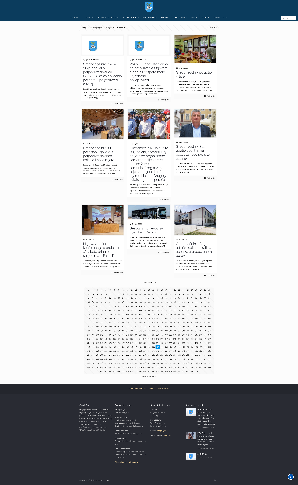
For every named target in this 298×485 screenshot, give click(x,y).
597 (170, 371)
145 (209, 306)
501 (119, 359)
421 (149, 347)
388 (131, 343)
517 (188, 359)
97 (127, 302)
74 (153, 298)
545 (183, 363)
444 (123, 351)
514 (175, 359)
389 (136, 343)
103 (153, 302)
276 (149, 327)
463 (204, 351)
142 (196, 306)
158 (140, 310)
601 (187, 371)
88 (89, 302)
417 (131, 347)
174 (209, 310)
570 (166, 367)
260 (205, 322)
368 (170, 339)
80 (179, 298)
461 (196, 351)
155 (127, 310)
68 (127, 298)
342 (183, 335)
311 (175, 331)
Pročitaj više (118, 104)
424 (162, 347)
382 (105, 343)
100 (140, 302)
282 (174, 327)
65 (114, 298)
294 (101, 331)
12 (136, 290)
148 (97, 310)
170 (192, 310)
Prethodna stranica (150, 283)
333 (144, 335)
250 (162, 322)
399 (179, 343)
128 (136, 306)
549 (200, 363)
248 (153, 322)
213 (127, 318)
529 (114, 363)
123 (114, 306)
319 (209, 331)
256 (187, 322)
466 (93, 355)
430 (187, 347)
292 (93, 331)
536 (144, 363)
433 (200, 347)
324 (106, 335)
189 (149, 314)
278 (157, 327)
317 (200, 331)
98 (132, 302)
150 (106, 310)
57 (205, 294)
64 (110, 298)
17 (157, 290)
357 (123, 339)
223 (170, 318)
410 (101, 347)
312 (179, 331)
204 (88, 318)
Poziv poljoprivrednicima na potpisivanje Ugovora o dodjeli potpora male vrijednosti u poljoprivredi (149, 72)
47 (162, 294)
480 (153, 355)
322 (97, 335)
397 (170, 343)
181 (114, 314)
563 (136, 367)
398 (174, 343)
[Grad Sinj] (149, 7)
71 (140, 298)
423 (157, 347)
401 (187, 343)
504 (131, 359)
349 (88, 339)
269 (118, 327)
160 (149, 310)
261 (209, 322)
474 (127, 355)
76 (162, 298)
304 (144, 331)
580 (209, 367)
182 (118, 314)
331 (136, 335)
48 (166, 294)
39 (127, 294)
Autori (121, 28)
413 (114, 347)
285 (187, 327)
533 (131, 363)
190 (153, 314)
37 (119, 294)
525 (97, 363)
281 (170, 327)
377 (209, 339)
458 (183, 351)
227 (187, 318)
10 (127, 290)
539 (157, 363)
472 (118, 355)
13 (140, 290)
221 (162, 318)
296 (110, 331)
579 (205, 367)
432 (196, 347)
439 (101, 351)
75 (157, 298)
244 (136, 322)
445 (127, 351)
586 (123, 371)
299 (123, 331)
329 (127, 335)
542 (170, 363)
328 (123, 335)
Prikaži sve (213, 28)
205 (93, 318)
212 (123, 318)
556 (106, 367)
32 (97, 294)
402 (192, 343)
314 (187, 331)
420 (144, 347)
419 (140, 347)
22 (179, 290)
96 (123, 302)
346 (200, 335)
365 (157, 339)
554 (97, 367)
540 (162, 363)
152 (114, 310)
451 (153, 351)
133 (157, 306)
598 (174, 371)
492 (205, 355)
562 (131, 367)
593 (153, 371)
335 (153, 335)
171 (196, 310)
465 (88, 355)
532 (127, 363)
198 (187, 314)
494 (88, 359)
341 (179, 335)
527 (106, 363)
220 (157, 318)
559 (119, 367)
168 (183, 310)
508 (148, 359)
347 (205, 335)
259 (200, 322)
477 (140, 355)
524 (93, 363)
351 (97, 339)
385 (118, 343)
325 (110, 335)
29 (209, 290)
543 (174, 363)
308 (161, 331)
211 (119, 318)
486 (179, 355)
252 (170, 322)
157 (136, 310)
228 (192, 318)
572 (175, 367)
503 (127, 359)
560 (123, 367)
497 (101, 359)
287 (196, 327)
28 (205, 290)
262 (88, 327)
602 (192, 371)
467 (97, 355)
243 (131, 322)
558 (114, 367)
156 (131, 310)
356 (118, 339)
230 (200, 318)
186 (136, 314)
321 (93, 335)
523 (88, 363)
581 (101, 371)
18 (162, 290)
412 (110, 347)
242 (127, 322)
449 (144, 351)
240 (118, 322)
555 (101, 367)
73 (149, 298)
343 (187, 335)
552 (88, 367)
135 (166, 306)
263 (92, 327)
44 (149, 294)
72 (145, 298)
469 (105, 355)
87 (209, 298)
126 (127, 306)
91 (101, 302)
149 (101, 310)
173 (205, 310)
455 (170, 351)
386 (123, 343)
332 (140, 335)
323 (101, 335)
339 (170, 335)
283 (179, 327)
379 (93, 343)
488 (187, 355)
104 (157, 302)
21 (175, 290)
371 (183, 339)
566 (148, 367)
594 (157, 371)
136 (170, 306)
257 (192, 322)
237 (106, 322)
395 (162, 343)
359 (131, 339)
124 (119, 306)
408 (93, 347)
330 (131, 335)
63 (106, 298)
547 (192, 363)
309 (166, 331)
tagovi (110, 28)
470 (110, 355)
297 (114, 331)
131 (149, 306)
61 (97, 298)
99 (136, 302)
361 (140, 339)
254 (179, 322)
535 (140, 363)
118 (93, 306)
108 (174, 302)
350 (93, 339)
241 (123, 322)
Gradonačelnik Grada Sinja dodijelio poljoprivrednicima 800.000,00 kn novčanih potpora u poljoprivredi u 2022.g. (102, 74)
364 (153, 339)
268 (114, 327)
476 (136, 355)
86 (205, 298)
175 (89, 314)
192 (162, 314)
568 (157, 367)
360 (136, 339)
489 (192, 355)
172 (200, 310)
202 (204, 314)
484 (170, 355)
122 (110, 306)
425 (166, 347)
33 (102, 294)
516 (183, 359)
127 (131, 306)
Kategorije (97, 28)
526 (101, 363)
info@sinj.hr (161, 431)
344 (192, 335)
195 (175, 314)
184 (127, 314)
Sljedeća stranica (148, 376)
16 (153, 290)
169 (187, 310)
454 (166, 351)
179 (106, 314)
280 (166, 327)
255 (183, 322)
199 (192, 314)
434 (205, 347)
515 (179, 359)
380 (97, 343)
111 (188, 302)
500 (114, 359)
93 (110, 302)
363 (148, 339)
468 (101, 355)
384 (114, 343)
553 (93, 367)
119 (97, 306)
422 (153, 347)
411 (106, 347)
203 (209, 314)
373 (192, 339)
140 (187, 306)
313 (183, 331)
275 (144, 327)
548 (196, 363)
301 (131, 331)
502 (123, 359)
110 (183, 302)
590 (140, 371)
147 (93, 310)
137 (175, 306)
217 (144, 318)
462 (200, 351)
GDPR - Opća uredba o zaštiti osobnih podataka (149, 389)
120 (101, 306)
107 (170, 302)
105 (162, 302)
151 (110, 310)
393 (153, 343)
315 (192, 331)
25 (192, 290)
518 (192, 359)
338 (166, 335)
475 (131, 355)
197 (183, 314)
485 (174, 355)
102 (149, 302)
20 (170, 290)
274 (140, 327)
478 (144, 355)
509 (153, 359)
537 (149, 363)
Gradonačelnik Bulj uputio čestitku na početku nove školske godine (193, 152)
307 (157, 331)
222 (166, 318)
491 (200, 355)
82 (188, 298)
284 (183, 327)
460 (192, 351)
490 (196, 355)
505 (136, 359)
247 (149, 322)
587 (127, 371)
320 (88, 335)
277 (153, 327)
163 (162, 310)
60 (93, 298)
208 (105, 318)
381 (101, 343)
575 (187, 367)
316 (196, 331)
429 (183, 347)
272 (131, 327)
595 (162, 371)
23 (183, 290)
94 (114, 302)
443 (118, 351)
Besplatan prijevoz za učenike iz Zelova (146, 230)
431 (192, 347)
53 (188, 294)
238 (110, 322)
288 (200, 327)
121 (106, 306)
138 (179, 306)
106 (166, 302)
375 (200, 339)
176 (93, 314)
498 (105, 359)
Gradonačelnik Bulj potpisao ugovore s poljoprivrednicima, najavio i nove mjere (98, 154)
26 (196, 290)
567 (153, 367)
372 (187, 339)
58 (209, 294)
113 (196, 302)
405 (205, 343)
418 (136, 347)
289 (204, 327)
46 (158, 294)
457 (179, 351)
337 (162, 335)
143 (200, 306)
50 (175, 294)
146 (88, 310)
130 (144, 306)
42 (140, 294)
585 (118, 371)
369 (174, 339)
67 (123, 298)
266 (105, 327)
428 (179, 347)
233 (88, 322)
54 (192, 294)
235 (97, 322)
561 (127, 367)
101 (144, 302)
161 (153, 310)
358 (127, 339)
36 (114, 294)
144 (205, 306)
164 (166, 310)
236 (101, 322)
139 (183, 306)
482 (161, 355)
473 (123, 355)
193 (166, 314)
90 (97, 302)
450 (149, 351)
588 (131, 371)
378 (88, 343)
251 (166, 322)
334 (149, 335)
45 (153, 294)
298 (118, 331)
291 (88, 331)
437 (93, 351)
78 (170, 298)
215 (136, 318)
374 (196, 339)
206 (97, 318)
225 (179, 318)
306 (153, 331)
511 (162, 359)
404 (200, 343)
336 (157, 335)
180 (110, 314)
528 (110, 363)
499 (110, 359)
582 (106, 371)
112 (192, 302)
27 (200, 290)
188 (144, 314)
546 (187, 363)
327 (118, 335)
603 (196, 371)
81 (183, 298)
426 (170, 347)
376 (205, 339)
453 (162, 351)
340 (174, 335)
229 (196, 318)
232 (209, 318)
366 (161, 339)
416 (127, 347)
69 (132, 298)
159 (144, 310)
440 (105, 351)
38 (123, 294)
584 (114, 371)
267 (110, 327)
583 (110, 371)
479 (149, 355)
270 (123, 327)
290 (209, 327)
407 (88, 347)
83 (192, 298)
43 (145, 294)
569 (162, 367)
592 (149, 371)
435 (209, 347)
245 (140, 322)
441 (110, 351)
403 (196, 343)
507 (144, 359)
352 (101, 339)
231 (205, 318)
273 (136, 327)
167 (179, 310)
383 (110, 343)
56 (201, 294)
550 (205, 363)
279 (162, 327)
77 (166, 298)
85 (201, 298)
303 (140, 331)
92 (106, 302)
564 (140, 367)
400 (183, 343)
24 (188, 290)
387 (127, 343)
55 (196, 294)
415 (123, 347)
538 (153, 363)
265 (101, 327)
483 (166, 355)
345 (196, 335)
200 (196, 314)
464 (209, 351)
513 (170, 359)
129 (140, 306)
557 (110, 367)
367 (166, 339)
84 (196, 298)
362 (144, 339)
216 (140, 318)
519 (196, 359)
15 (149, 290)
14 (145, 290)
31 (93, 294)
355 (114, 339)
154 (123, 310)
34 (106, 294)
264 (97, 327)
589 (136, 371)
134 (162, 306)
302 (136, 331)
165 (170, 310)
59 (89, 298)
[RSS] (215, 480)
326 (114, 335)
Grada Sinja (167, 435)
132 (153, 306)
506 (140, 359)
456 (174, 351)
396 (166, 343)
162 (157, 310)
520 (200, 359)
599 (179, 371)
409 (97, 347)
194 (170, 314)
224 (174, 318)
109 (179, 302)
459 (187, 351)
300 (127, 331)
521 (205, 359)
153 (119, 310)
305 (149, 331)
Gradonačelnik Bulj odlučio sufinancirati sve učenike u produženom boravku (194, 250)
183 (123, 314)
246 (144, 322)
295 (106, 331)
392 (149, 343)
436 (88, 351)
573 (179, 367)
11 (131, 290)
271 (127, 327)
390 (140, 343)
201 (200, 314)
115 (205, 302)
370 (179, 339)
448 (140, 351)
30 (89, 294)
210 (114, 318)
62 (102, 298)
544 (179, 363)
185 (131, 314)
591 (144, 371)
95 (119, 302)
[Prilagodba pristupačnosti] (291, 477)
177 (97, 314)
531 (123, 363)
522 (209, 359)
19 (166, 290)
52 (183, 294)
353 (106, 339)
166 (174, 310)
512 (166, 359)
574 (183, 367)
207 (101, 318)
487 (183, 355)
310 (170, 331)
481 (157, 355)
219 (153, 318)
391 (144, 343)
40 (132, 294)
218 (149, 318)
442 (114, 351)
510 (157, 359)
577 (196, 367)
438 (97, 351)
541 (166, 363)
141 (192, 306)
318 (205, 331)
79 (175, 298)
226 (183, 318)
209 (110, 318)
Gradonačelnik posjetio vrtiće (194, 74)
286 (192, 327)
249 (157, 322)
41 (136, 294)
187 (140, 314)
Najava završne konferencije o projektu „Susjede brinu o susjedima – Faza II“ (101, 250)
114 (201, 302)
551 (209, 363)
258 (196, 322)
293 (97, 331)
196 (179, 314)
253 (174, 322)
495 (93, 359)
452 (157, 351)
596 (166, 371)
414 (119, 347)
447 (136, 351)
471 (114, 355)
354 (110, 339)
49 (170, 294)
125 (123, 306)
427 (174, 347)
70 (136, 298)
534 (136, 363)
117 (89, 306)
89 (93, 302)
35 (110, 294)
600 (183, 371)
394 (157, 343)
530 (118, 363)
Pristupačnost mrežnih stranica (126, 462)
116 (209, 302)
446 (131, 351)
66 (119, 298)
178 (101, 314)
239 (114, 322)
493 (209, 355)
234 (93, 322)
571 (170, 367)
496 (97, 359)
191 (157, 314)
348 (209, 335)
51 (179, 294)
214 (131, 318)
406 (209, 343)
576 (192, 367)
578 (200, 367)
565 (144, 367)
